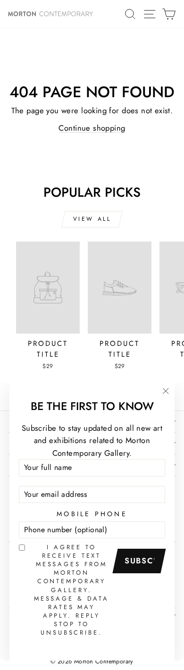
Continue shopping (92, 128)
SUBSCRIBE (142, 560)
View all (92, 219)
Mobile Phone (92, 514)
